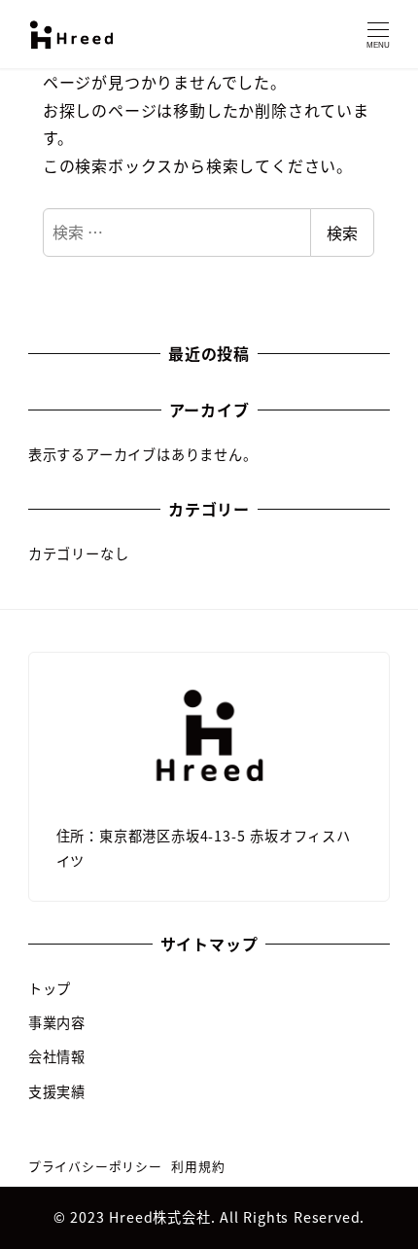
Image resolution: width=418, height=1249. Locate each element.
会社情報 (57, 1056)
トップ (49, 988)
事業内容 (57, 1022)
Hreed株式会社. (164, 1217)
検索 (342, 232)
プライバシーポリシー (95, 1166)
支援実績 (57, 1091)
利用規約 (198, 1166)
